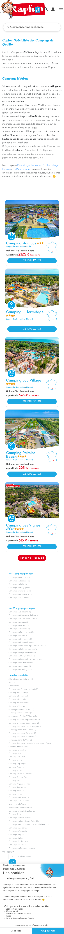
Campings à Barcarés (18, 828)
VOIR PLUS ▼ (8, 852)
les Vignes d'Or (38, 165)
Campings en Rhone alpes (20, 642)
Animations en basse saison (20, 808)
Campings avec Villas (17, 750)
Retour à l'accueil (32, 558)
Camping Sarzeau (16, 791)
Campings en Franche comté (21, 632)
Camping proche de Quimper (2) (22, 733)
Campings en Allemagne (19, 598)
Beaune (12, 683)
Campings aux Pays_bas (18, 591)
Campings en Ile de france (20, 663)
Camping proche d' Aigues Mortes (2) (24, 720)
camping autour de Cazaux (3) (21, 710)
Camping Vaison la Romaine (20, 774)
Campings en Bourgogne (19, 639)
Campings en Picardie (18, 626)
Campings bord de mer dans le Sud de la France (29, 825)
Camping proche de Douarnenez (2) (24, 723)
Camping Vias (14, 781)
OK (12, 862)
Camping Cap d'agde (18, 764)
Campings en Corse (17, 636)
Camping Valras (15, 760)
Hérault (29, 319)
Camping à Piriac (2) (17, 699)
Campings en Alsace (17, 622)
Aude (28, 247)
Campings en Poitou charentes (21, 649)
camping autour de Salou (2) (20, 713)
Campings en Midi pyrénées (20, 656)
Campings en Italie (16, 584)
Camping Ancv (15, 814)
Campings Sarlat (16, 838)
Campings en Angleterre (19, 594)
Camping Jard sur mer (18, 787)
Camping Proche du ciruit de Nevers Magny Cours (30, 743)
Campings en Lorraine (18, 629)
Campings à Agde (16, 835)
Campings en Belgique (18, 588)
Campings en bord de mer (19, 818)
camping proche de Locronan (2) (22, 730)
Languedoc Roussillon (15, 247)
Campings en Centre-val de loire (22, 615)
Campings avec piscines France (22, 811)
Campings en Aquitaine (18, 666)
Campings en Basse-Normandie (22, 619)
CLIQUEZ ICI (32, 260)
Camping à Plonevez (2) (18, 703)
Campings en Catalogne (19, 670)
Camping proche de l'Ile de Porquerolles (25, 727)
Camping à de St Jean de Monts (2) (23, 689)
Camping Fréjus (15, 794)
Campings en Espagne (18, 581)
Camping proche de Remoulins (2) (23, 737)
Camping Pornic (15, 770)
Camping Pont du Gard (18, 777)
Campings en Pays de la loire (21, 653)
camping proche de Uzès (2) (20, 740)
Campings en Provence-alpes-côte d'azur (26, 646)
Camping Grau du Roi (18, 757)
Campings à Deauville (18, 831)
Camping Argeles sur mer (19, 784)
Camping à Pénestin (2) (18, 696)
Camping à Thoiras (17, 706)
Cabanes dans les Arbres (19, 747)
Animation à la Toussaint (19, 804)
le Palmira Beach (22, 169)
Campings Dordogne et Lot (20, 841)
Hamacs (6, 169)
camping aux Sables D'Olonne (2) (23, 716)
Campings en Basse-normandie (22, 848)
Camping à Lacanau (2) (18, 693)
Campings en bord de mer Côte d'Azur (25, 821)
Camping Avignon (16, 767)
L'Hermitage (23, 165)
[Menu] (61, 10)
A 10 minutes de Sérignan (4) (21, 679)
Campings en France (17, 577)
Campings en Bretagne (18, 612)
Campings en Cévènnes (19, 801)
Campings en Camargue (19, 797)
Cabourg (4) (13, 686)
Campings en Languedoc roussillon (23, 659)
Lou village (52, 165)
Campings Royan (16, 753)
